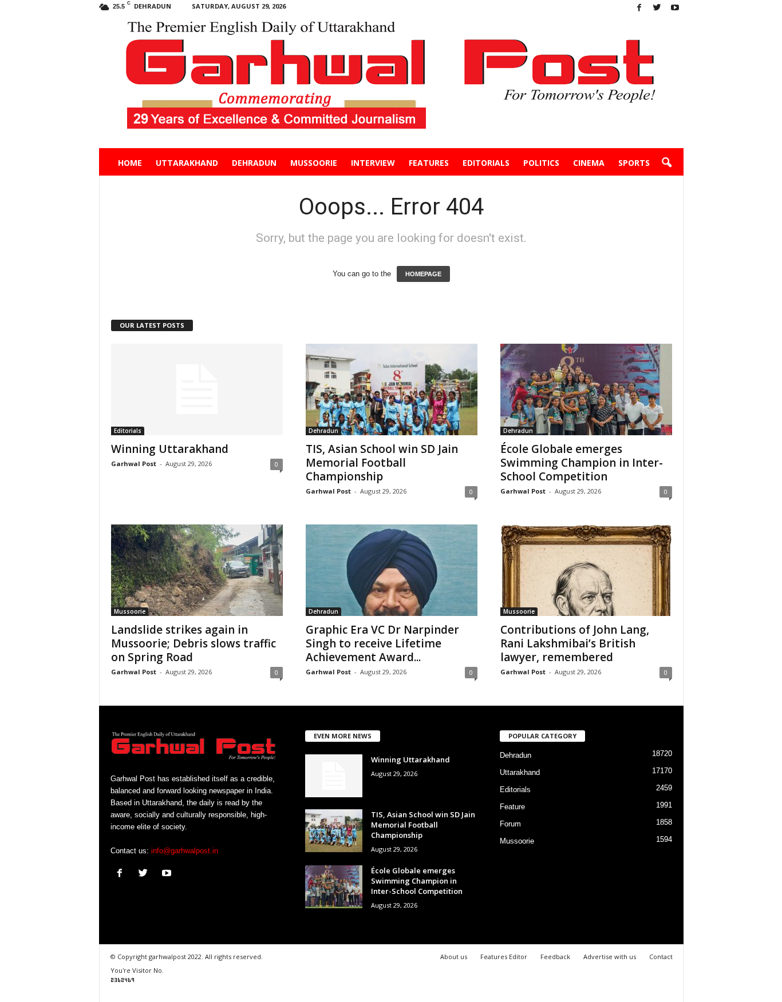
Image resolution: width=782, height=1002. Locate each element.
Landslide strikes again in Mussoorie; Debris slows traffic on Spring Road (193, 643)
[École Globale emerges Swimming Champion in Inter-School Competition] (586, 389)
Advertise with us (609, 956)
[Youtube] (675, 8)
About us (453, 956)
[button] (666, 163)
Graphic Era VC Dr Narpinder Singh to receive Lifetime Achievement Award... (382, 643)
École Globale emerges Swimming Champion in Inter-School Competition (581, 463)
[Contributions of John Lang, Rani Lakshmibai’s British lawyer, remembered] (586, 570)
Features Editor (503, 956)
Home (130, 162)
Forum (510, 824)
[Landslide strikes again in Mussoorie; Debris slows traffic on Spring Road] (197, 570)
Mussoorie (313, 162)
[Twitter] (657, 8)
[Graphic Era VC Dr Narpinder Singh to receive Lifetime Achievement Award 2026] (391, 570)
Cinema (589, 162)
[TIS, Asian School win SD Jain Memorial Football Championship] (391, 389)
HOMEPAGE (423, 274)
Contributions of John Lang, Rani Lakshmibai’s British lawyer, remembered (574, 643)
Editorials (486, 162)
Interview (373, 162)
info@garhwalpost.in (184, 850)
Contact (661, 956)
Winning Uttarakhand (169, 449)
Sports (634, 162)
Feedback (555, 956)
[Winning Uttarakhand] (197, 389)
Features (429, 162)
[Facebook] (639, 8)
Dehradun (254, 162)
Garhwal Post (133, 463)
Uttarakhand (187, 162)
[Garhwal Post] (391, 82)
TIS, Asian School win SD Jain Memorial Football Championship (382, 463)
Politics (541, 162)
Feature (512, 806)
